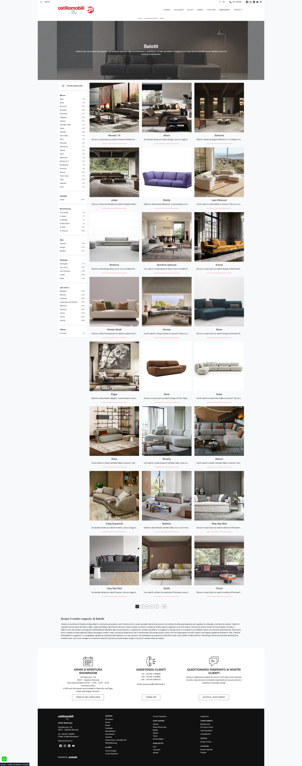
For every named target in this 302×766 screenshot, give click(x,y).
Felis (61, 139)
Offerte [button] (63, 329)
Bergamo (63, 291)
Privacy (3, 764)
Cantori (63, 121)
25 (164, 606)
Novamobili (64, 165)
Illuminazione (205, 724)
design (62, 247)
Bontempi (63, 114)
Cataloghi (211, 10)
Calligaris (63, 117)
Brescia (63, 295)
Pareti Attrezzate (159, 727)
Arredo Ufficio (206, 742)
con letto (64, 267)
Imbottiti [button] (63, 196)
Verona (62, 320)
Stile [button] (62, 240)
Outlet (190, 10)
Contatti (238, 10)
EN (224, 2)
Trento (62, 313)
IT (220, 2)
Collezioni (179, 10)
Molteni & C (64, 161)
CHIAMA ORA (151, 697)
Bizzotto (63, 106)
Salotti (162, 18)
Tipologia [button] (64, 260)
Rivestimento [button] (65, 209)
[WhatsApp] (4, 759)
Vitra (61, 187)
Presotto (63, 169)
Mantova (63, 306)
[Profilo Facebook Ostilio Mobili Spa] (247, 2)
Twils (62, 180)
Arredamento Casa (151, 18)
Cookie (10, 764)
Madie (155, 730)
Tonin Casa (64, 176)
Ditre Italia (64, 136)
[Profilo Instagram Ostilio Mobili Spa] (250, 2)
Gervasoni (64, 147)
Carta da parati (206, 731)
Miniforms (63, 158)
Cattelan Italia (65, 125)
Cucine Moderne (111, 754)
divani (62, 200)
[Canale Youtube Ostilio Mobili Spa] (257, 2)
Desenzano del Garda (68, 302)
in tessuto (64, 231)
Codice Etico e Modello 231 (116, 740)
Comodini (156, 750)
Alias (61, 99)
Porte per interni (206, 727)
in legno (63, 216)
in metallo (63, 220)
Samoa (62, 172)
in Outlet (63, 333)
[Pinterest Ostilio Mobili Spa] (260, 2)
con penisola (65, 271)
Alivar (62, 103)
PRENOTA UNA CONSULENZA (88, 697)
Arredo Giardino (206, 750)
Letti (154, 747)
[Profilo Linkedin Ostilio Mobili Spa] (254, 2)
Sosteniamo (110, 734)
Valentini (63, 183)
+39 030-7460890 (68, 734)
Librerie (156, 724)
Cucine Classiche (159, 716)
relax (62, 278)
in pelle (62, 227)
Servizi (107, 722)
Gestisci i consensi (22, 764)
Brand (200, 10)
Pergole (203, 752)
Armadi (155, 753)
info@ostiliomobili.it (71, 737)
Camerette (204, 716)
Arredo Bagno (158, 739)
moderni (63, 251)
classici (63, 244)
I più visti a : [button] (65, 287)
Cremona (63, 298)
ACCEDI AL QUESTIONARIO (214, 697)
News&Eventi (224, 10)
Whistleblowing (111, 743)
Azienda (167, 10)
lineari (62, 275)
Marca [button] (62, 95)
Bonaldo (63, 110)
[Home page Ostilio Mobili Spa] (71, 10)
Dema (62, 128)
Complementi (205, 734)
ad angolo (64, 264)
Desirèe (63, 132)
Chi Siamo (109, 719)
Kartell (62, 150)
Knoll (62, 154)
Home (140, 18)
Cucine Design (110, 751)
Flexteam (63, 143)
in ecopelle (64, 212)
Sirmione (63, 309)
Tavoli (155, 736)
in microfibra (65, 223)
